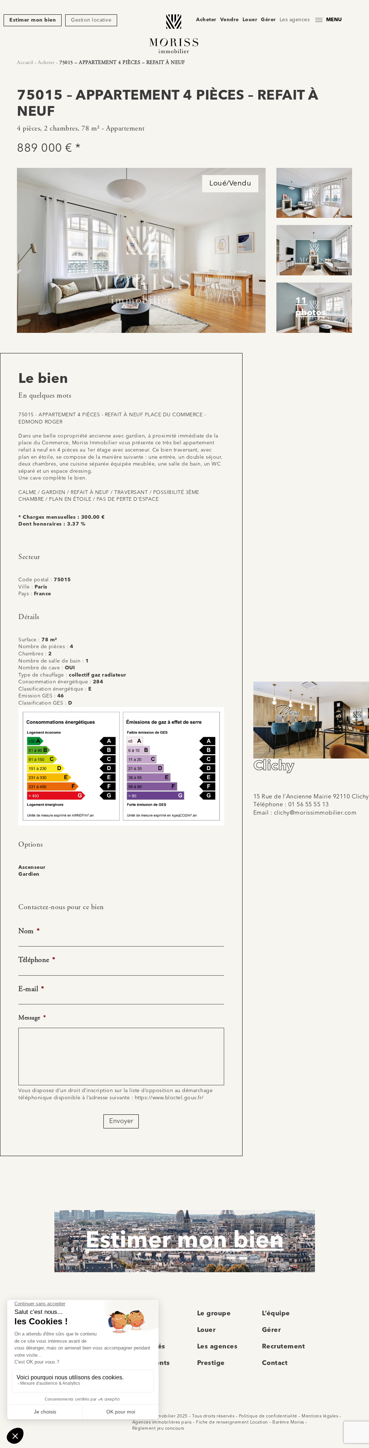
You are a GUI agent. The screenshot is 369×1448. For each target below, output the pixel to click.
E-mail (31, 989)
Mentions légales (320, 1416)
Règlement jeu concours (158, 1428)
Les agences (295, 19)
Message (32, 1017)
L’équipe (276, 1313)
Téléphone (36, 960)
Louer (250, 19)
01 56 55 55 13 (308, 805)
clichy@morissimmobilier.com (315, 813)
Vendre (229, 19)
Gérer (268, 19)
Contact (275, 1363)
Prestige (211, 1363)
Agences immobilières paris (162, 1422)
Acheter (206, 19)
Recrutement (283, 1346)
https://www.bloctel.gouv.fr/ (169, 1097)
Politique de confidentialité (268, 1416)
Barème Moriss (288, 1422)
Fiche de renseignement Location (232, 1422)
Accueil (25, 62)
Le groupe (214, 1313)
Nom (29, 931)
